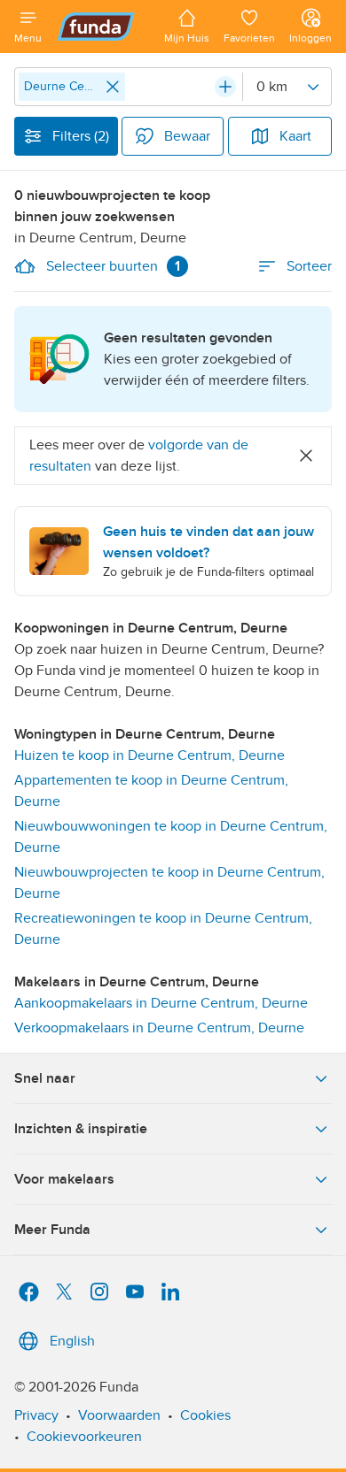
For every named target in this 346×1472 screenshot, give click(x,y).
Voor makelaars (64, 1179)
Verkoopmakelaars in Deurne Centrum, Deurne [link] (159, 1028)
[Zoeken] (225, 86)
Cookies (205, 1415)
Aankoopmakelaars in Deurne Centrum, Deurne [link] (161, 1003)
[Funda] (102, 26)
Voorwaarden (119, 1415)
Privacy (36, 1415)
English (72, 1341)
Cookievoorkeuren (84, 1436)
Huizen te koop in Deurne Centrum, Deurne (149, 755)
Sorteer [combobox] (309, 266)
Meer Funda (52, 1229)
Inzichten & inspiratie (80, 1129)
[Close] (112, 86)
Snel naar (44, 1078)
